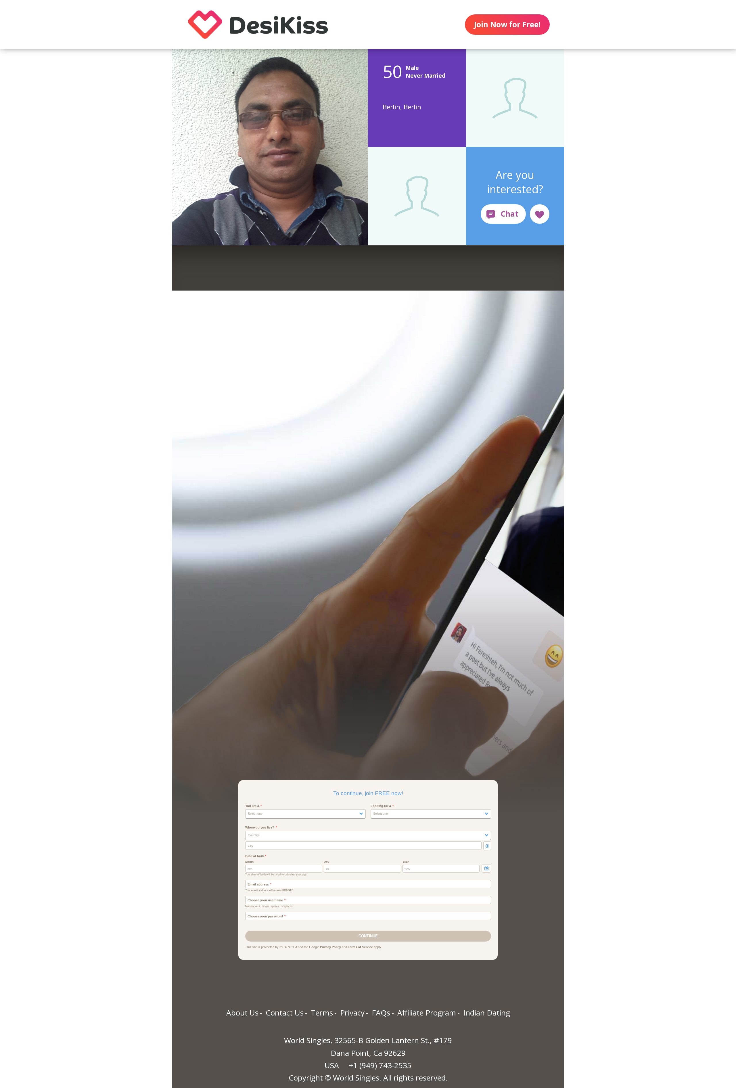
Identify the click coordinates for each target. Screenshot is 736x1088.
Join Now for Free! (507, 24)
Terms (322, 1012)
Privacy (352, 1012)
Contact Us (285, 1012)
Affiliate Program (426, 1012)
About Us (242, 1012)
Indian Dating (486, 1012)
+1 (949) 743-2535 (380, 1065)
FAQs (381, 1012)
